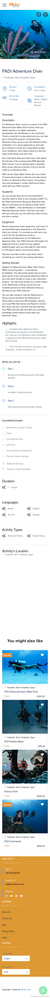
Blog (4, 924)
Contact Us (7, 918)
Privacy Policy (8, 931)
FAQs (4, 937)
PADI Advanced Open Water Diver (21, 691)
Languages (7, 953)
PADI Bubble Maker (14, 741)
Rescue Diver (11, 791)
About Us (6, 911)
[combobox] (16, 958)
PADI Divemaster (12, 841)
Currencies (7, 966)
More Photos (40, 52)
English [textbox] (7, 958)
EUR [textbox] (6, 972)
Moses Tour (26, 989)
